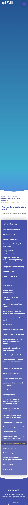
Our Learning (12, 197)
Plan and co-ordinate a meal (10, 202)
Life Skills (4, 200)
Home (3, 197)
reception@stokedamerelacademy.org (14, 504)
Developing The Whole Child (10, 199)
